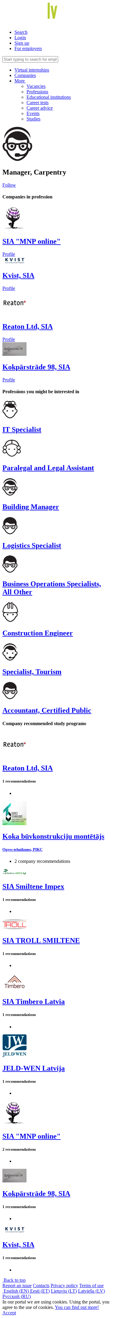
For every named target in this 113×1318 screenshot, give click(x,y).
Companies (25, 75)
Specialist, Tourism (31, 672)
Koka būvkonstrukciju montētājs (53, 836)
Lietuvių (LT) (64, 1291)
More (20, 80)
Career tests (38, 102)
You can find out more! (77, 1307)
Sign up (21, 43)
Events (33, 113)
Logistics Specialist (31, 545)
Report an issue (17, 1285)
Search (20, 32)
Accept (9, 1312)
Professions (37, 91)
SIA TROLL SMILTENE (41, 940)
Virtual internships (31, 69)
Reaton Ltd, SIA (27, 326)
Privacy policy (64, 1285)
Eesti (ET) (40, 1291)
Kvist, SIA (18, 275)
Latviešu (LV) (91, 1291)
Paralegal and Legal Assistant (48, 468)
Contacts (41, 1285)
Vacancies (36, 86)
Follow (9, 185)
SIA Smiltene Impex (33, 886)
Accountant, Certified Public (46, 710)
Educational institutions (49, 97)
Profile (8, 254)
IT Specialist (21, 429)
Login (20, 37)
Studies (33, 118)
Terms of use (91, 1285)
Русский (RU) (16, 1296)
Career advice (40, 108)
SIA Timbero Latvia (33, 1001)
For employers (28, 48)
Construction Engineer (37, 633)
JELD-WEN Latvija (33, 1068)
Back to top (14, 1280)
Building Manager (30, 507)
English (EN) (16, 1291)
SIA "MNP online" (31, 241)
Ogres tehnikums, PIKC (22, 849)
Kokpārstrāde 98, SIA (36, 367)
